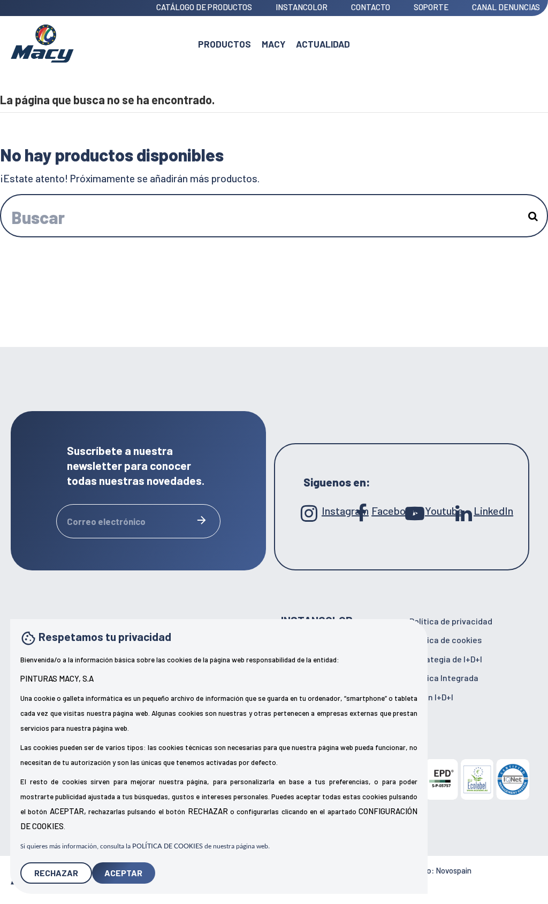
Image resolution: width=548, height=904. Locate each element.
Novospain (453, 870)
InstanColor (302, 7)
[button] (273, 42)
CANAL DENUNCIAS (506, 7)
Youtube (439, 510)
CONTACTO (371, 7)
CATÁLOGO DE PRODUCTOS (205, 7)
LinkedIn (490, 510)
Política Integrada (443, 678)
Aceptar (123, 873)
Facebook (388, 510)
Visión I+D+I (431, 697)
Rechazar (56, 873)
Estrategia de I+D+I (445, 659)
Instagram (337, 510)
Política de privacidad (450, 621)
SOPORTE (432, 7)
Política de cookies (445, 640)
